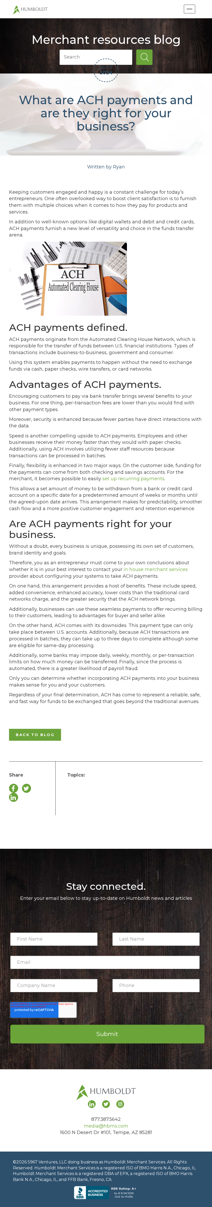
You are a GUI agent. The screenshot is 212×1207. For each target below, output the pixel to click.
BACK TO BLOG (35, 734)
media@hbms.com (106, 1126)
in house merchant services (156, 569)
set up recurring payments (133, 479)
